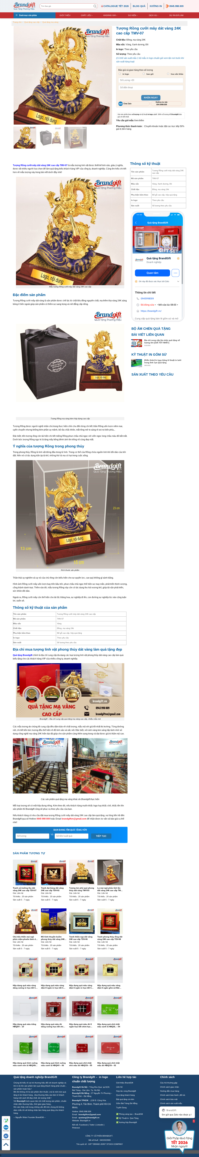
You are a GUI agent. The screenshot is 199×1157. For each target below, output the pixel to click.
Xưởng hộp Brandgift (128, 1122)
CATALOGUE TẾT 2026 (116, 6)
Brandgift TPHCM (80, 1100)
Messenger (6, 1139)
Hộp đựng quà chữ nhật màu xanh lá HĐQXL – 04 (108, 1025)
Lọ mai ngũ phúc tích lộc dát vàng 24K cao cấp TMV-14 (110, 889)
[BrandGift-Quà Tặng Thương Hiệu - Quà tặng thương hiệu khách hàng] (24, 6)
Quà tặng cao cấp (32, 22)
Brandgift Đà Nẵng (80, 1093)
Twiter (91, 1125)
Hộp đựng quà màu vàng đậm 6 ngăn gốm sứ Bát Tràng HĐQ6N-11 (108, 986)
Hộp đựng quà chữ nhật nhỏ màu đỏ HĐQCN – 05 (80, 1064)
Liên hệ (119, 1087)
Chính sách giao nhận (169, 1087)
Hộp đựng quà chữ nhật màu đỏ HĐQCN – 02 (108, 1064)
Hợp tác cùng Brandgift (126, 1091)
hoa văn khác (176, 74)
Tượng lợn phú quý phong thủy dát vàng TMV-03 (81, 889)
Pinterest (76, 1128)
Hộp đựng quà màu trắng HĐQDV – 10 (24, 1025)
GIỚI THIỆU (65, 15)
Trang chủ (17, 22)
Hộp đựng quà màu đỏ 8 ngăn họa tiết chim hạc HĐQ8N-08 (80, 1025)
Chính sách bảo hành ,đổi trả (172, 1095)
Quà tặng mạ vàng (50, 22)
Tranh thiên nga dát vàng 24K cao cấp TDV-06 (80, 938)
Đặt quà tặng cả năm (125, 1099)
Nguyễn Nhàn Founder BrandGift (29, 1117)
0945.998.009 (176, 6)
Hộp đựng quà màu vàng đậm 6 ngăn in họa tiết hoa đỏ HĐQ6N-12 (81, 986)
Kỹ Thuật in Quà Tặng (128, 1118)
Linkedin (99, 1125)
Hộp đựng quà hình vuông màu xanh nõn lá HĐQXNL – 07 (25, 1064)
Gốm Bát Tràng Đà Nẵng (126, 1103)
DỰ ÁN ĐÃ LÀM (176, 15)
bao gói (150, 74)
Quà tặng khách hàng (125, 1095)
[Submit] (95, 6)
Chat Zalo (6, 1131)
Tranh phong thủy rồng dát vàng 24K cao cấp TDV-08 (109, 938)
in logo (125, 74)
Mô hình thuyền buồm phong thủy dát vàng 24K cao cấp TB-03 (53, 938)
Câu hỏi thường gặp (168, 1083)
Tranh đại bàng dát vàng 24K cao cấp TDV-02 (52, 889)
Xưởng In (156, 6)
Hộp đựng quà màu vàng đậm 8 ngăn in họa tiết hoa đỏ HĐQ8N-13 (53, 986)
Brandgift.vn (85, 1120)
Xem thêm (139, 120)
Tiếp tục (101, 836)
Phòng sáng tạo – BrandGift (130, 1114)
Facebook (83, 1125)
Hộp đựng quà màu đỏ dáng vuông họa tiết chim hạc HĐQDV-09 (53, 1025)
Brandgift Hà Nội (79, 1087)
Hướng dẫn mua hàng (169, 1091)
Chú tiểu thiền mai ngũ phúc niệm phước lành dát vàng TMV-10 (25, 938)
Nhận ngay (151, 98)
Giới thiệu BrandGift (124, 1083)
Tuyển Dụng (121, 1107)
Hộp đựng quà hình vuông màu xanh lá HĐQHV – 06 (53, 1064)
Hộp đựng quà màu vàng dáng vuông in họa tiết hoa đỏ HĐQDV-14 (25, 986)
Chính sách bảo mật (168, 1099)
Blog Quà (139, 6)
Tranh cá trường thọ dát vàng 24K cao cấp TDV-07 (24, 889)
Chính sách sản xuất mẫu (171, 1103)
